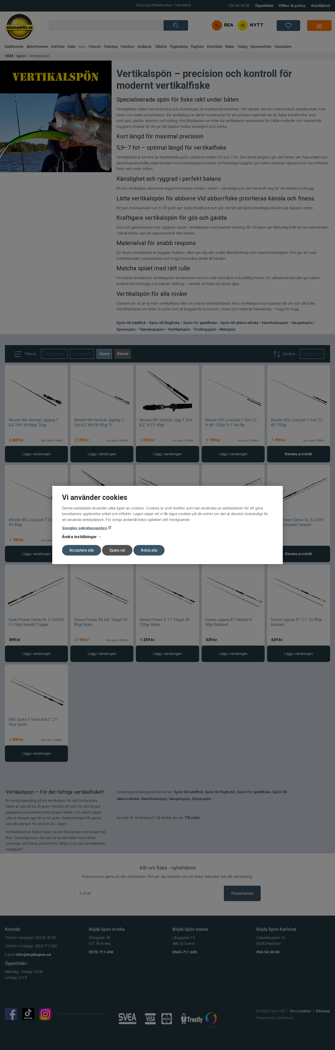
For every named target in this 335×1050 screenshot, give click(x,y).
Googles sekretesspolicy (85, 528)
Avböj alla (149, 550)
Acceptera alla (81, 550)
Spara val (117, 550)
